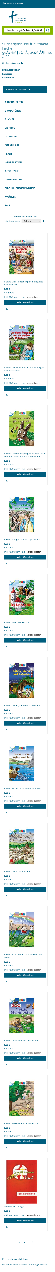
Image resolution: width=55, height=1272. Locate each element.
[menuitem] (27, 102)
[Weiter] (32, 1242)
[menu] (27, 154)
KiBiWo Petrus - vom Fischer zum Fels (22, 788)
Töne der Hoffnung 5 (14, 1206)
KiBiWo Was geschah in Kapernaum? (22, 539)
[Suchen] (47, 30)
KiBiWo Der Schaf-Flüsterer (17, 871)
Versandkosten (34, 297)
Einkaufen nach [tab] (12, 63)
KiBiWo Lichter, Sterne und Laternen (22, 705)
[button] (7, 308)
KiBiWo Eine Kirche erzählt (17, 622)
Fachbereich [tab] (8, 77)
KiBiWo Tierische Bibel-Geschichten (21, 1040)
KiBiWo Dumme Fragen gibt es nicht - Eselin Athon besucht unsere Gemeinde (24, 455)
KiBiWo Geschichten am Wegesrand (21, 1123)
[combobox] (24, 30)
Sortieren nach (12, 221)
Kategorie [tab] (7, 74)
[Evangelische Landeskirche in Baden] (20, 17)
